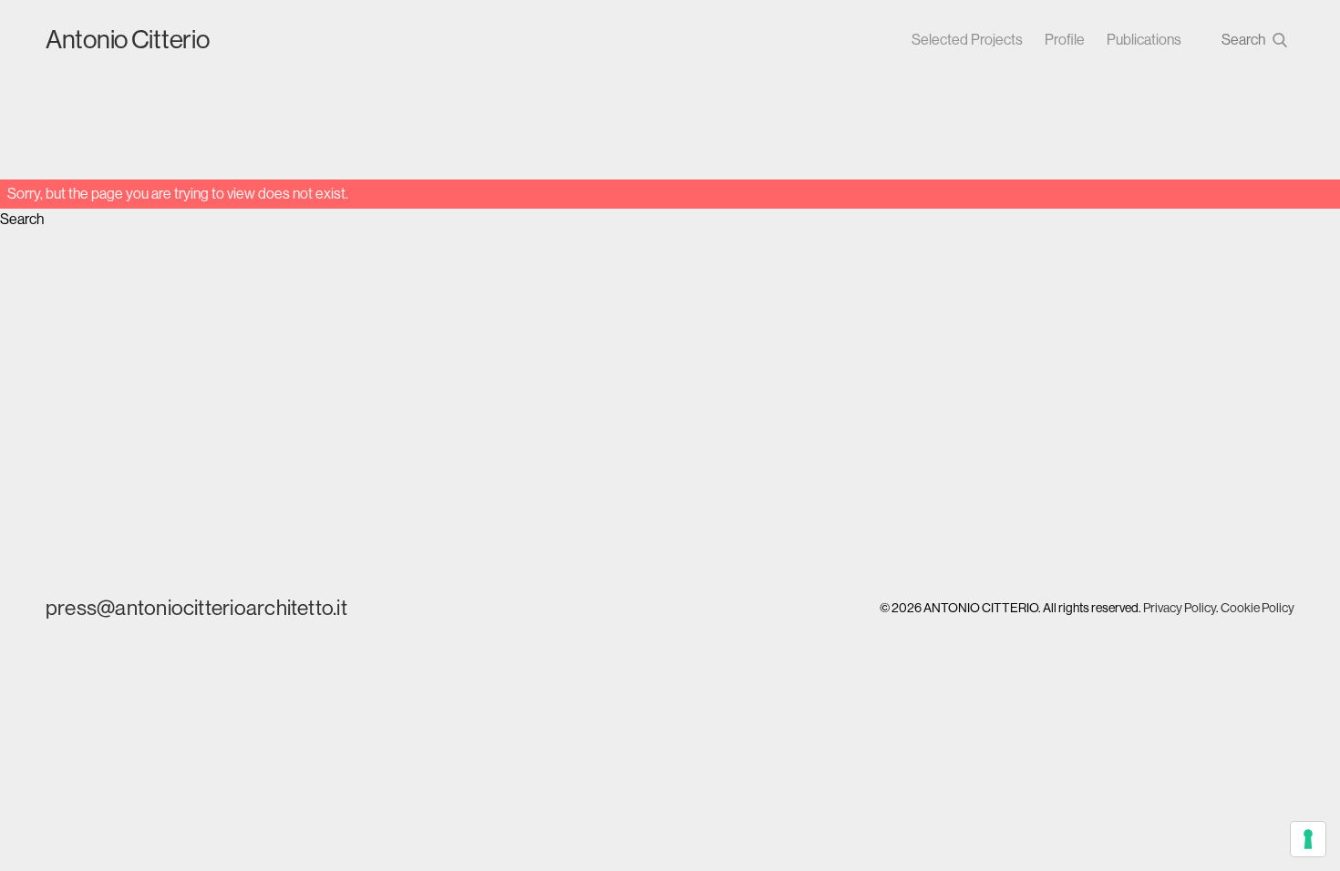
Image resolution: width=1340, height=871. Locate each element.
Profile (1065, 39)
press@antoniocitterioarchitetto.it (196, 608)
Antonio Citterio (128, 39)
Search (22, 219)
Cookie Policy (1257, 607)
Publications (1144, 39)
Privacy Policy (1179, 607)
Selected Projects (967, 39)
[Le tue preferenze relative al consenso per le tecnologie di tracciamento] (1308, 839)
